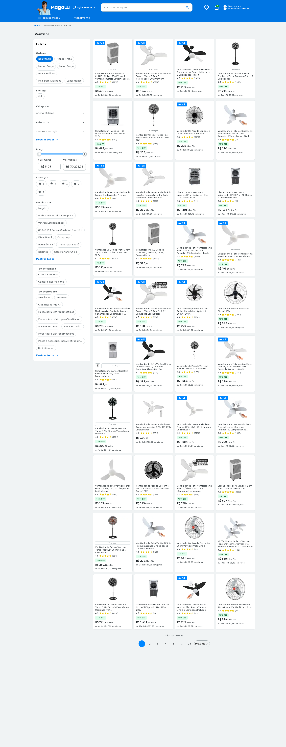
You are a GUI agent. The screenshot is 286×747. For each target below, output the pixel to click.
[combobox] (146, 7)
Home (36, 26)
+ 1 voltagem (113, 69)
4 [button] (166, 643)
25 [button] (189, 643)
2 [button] (150, 643)
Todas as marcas (51, 26)
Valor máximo (70, 160)
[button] (187, 8)
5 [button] (173, 643)
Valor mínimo (44, 160)
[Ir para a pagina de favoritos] (206, 7)
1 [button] (142, 643)
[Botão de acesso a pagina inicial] (53, 7)
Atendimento (82, 18)
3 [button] (157, 643)
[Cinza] (97, 365)
